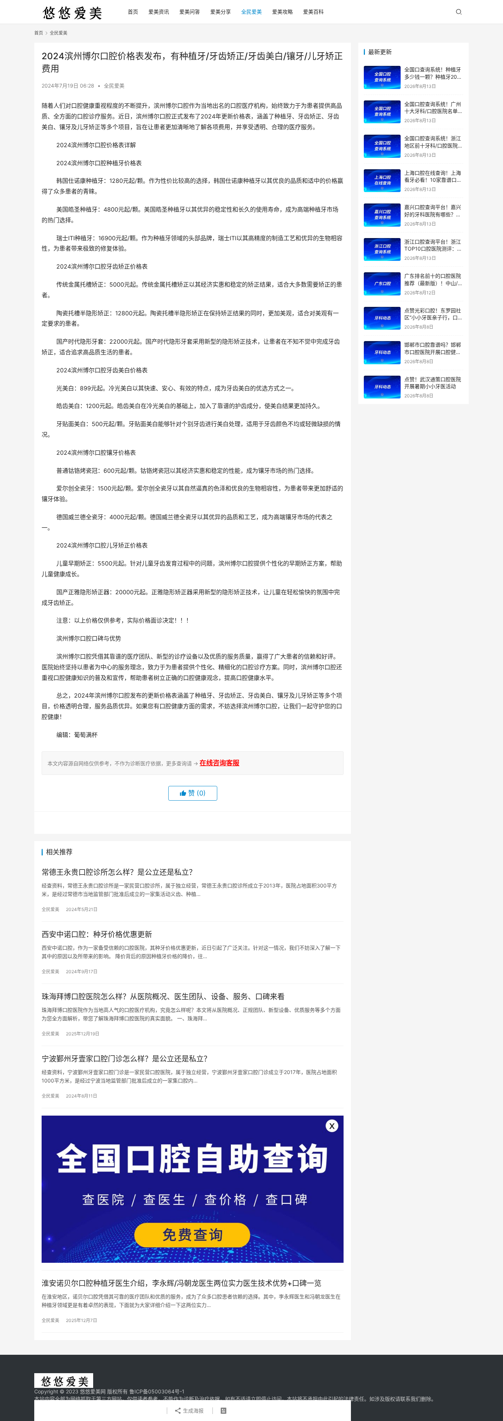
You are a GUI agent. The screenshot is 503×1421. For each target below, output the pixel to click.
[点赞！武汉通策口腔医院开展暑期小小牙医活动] (382, 387)
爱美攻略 (282, 11)
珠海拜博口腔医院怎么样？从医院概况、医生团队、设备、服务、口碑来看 (163, 996)
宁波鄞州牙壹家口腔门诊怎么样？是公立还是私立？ (126, 1059)
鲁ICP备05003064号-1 (156, 1391)
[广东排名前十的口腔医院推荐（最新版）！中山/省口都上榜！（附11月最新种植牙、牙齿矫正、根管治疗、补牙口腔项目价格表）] (382, 283)
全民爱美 (251, 11)
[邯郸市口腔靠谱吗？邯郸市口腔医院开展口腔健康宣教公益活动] (382, 352)
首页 (133, 11)
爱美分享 (220, 11)
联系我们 (410, 1399)
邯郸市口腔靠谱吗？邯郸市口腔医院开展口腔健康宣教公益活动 (432, 351)
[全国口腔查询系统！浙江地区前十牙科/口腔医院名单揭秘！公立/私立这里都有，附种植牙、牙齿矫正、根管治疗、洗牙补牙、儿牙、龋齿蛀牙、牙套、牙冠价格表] (382, 146)
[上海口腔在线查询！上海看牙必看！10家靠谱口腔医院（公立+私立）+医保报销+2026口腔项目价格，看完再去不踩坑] (382, 180)
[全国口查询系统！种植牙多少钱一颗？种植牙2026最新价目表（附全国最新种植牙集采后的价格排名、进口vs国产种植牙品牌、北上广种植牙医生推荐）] (382, 77)
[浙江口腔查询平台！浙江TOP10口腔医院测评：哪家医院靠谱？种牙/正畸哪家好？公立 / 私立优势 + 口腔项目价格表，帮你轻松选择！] (382, 249)
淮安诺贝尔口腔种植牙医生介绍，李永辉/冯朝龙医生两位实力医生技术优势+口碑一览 (181, 1283)
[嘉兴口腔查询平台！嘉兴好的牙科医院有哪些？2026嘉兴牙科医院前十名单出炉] (382, 215)
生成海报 (193, 1410)
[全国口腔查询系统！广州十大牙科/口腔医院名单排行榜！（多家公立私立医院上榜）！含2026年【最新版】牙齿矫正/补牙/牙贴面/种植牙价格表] (382, 112)
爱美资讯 (158, 11)
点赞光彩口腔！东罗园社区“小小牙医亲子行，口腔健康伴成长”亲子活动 (433, 317)
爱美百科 (313, 11)
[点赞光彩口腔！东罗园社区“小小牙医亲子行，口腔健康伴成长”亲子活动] (382, 318)
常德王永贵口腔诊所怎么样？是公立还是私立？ (119, 872)
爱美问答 (189, 11)
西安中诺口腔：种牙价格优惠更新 (97, 934)
